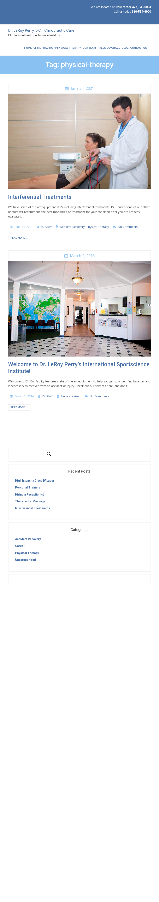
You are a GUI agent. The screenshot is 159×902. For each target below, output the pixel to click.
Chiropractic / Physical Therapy (57, 47)
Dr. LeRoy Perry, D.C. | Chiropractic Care (41, 30)
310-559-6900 (141, 11)
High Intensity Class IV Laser (34, 480)
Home (28, 47)
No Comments (128, 227)
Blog (125, 47)
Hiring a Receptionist (29, 494)
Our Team (89, 47)
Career (20, 546)
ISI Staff (46, 227)
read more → (19, 237)
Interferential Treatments (39, 197)
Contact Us (138, 47)
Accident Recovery (72, 227)
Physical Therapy (97, 227)
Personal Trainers (27, 487)
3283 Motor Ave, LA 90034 (133, 7)
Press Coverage (109, 47)
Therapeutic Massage (30, 501)
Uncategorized (71, 396)
